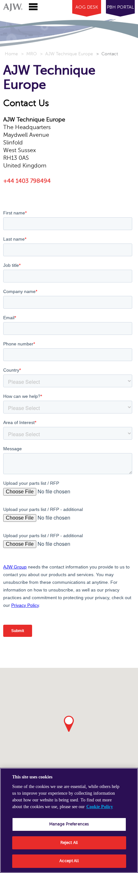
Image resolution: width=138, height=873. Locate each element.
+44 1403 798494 (27, 181)
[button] (68, 723)
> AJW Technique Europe (66, 53)
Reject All (69, 842)
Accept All (68, 861)
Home (11, 53)
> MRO (29, 53)
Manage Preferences (69, 824)
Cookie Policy (99, 806)
